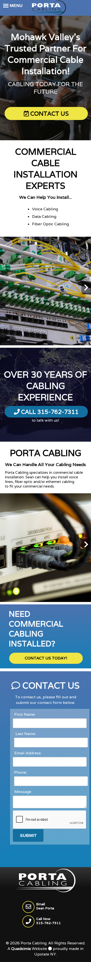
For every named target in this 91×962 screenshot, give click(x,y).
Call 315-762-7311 (49, 412)
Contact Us (49, 113)
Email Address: (27, 753)
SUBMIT (28, 835)
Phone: (20, 772)
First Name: (24, 714)
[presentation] (5, 288)
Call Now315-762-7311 (48, 921)
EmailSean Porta (45, 906)
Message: (22, 791)
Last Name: (25, 733)
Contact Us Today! (46, 658)
